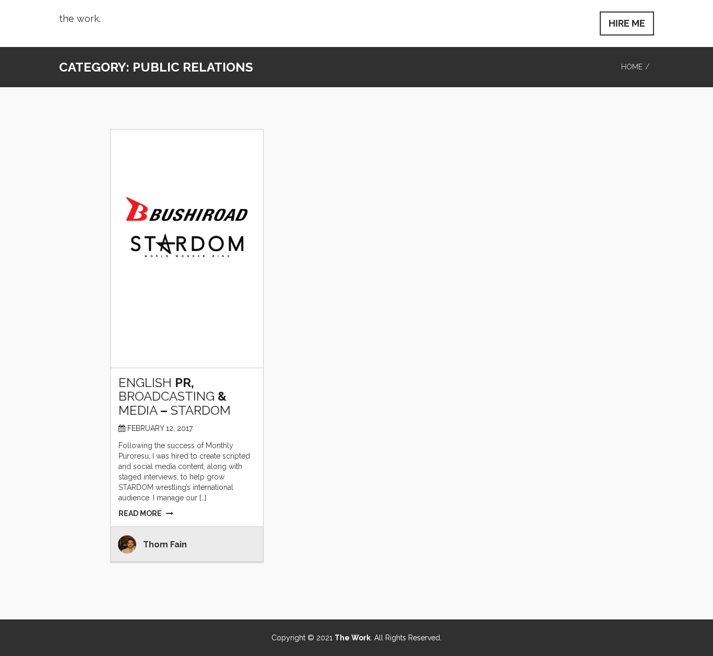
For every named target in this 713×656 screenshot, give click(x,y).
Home (632, 67)
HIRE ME (627, 23)
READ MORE (140, 513)
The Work (353, 638)
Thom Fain (165, 544)
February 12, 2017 (160, 428)
